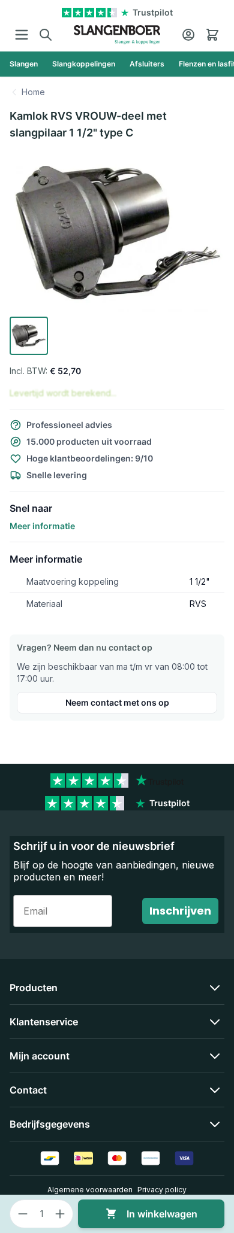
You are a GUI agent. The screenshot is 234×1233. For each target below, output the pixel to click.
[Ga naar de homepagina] (117, 34)
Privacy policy (162, 1189)
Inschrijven (180, 910)
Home (33, 92)
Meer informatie (42, 526)
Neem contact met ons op (117, 702)
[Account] (188, 35)
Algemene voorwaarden (90, 1189)
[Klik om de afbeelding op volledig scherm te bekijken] (117, 231)
